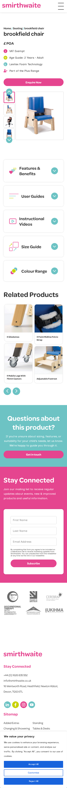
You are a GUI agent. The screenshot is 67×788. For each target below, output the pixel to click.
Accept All (33, 764)
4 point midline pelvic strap (47, 338)
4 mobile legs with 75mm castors (16, 377)
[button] (34, 171)
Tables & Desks (41, 728)
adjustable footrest (47, 378)
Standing (38, 723)
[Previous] (9, 92)
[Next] (9, 140)
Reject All (33, 781)
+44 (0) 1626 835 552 (16, 675)
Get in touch (33, 454)
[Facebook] (15, 704)
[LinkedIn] (7, 704)
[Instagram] (23, 704)
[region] (33, 759)
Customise (33, 772)
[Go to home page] (21, 5)
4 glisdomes (13, 336)
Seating (17, 28)
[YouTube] (31, 704)
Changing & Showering (17, 728)
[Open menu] (61, 6)
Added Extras (11, 723)
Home (7, 28)
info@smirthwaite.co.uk (17, 680)
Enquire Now (33, 82)
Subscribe (33, 563)
